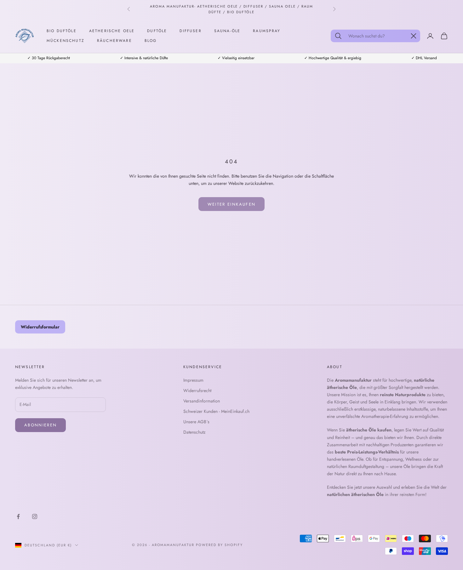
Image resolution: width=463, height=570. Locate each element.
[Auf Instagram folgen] (34, 516)
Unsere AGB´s (196, 422)
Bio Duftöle (62, 31)
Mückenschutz (65, 40)
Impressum (193, 380)
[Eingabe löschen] (413, 36)
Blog (151, 40)
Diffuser (190, 31)
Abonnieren (40, 425)
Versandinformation (201, 401)
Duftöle (157, 31)
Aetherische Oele (112, 31)
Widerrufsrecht (197, 390)
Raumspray (266, 31)
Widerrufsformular (40, 327)
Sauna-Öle (227, 31)
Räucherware (114, 40)
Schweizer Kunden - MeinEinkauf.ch (216, 411)
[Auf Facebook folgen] (18, 516)
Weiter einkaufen (231, 204)
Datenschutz (194, 432)
